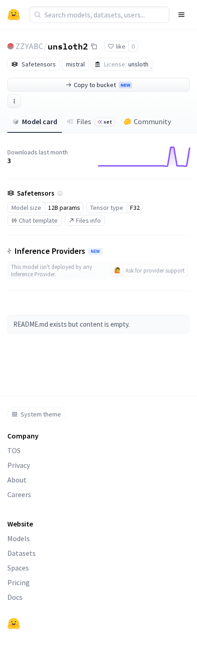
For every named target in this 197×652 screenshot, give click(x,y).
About (17, 479)
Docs (14, 597)
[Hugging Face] (13, 623)
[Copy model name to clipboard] (94, 46)
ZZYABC (29, 46)
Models (18, 538)
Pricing (18, 582)
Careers (19, 494)
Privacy (18, 465)
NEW (95, 251)
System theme (41, 414)
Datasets (21, 553)
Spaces (18, 567)
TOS (14, 450)
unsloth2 (68, 46)
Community (152, 121)
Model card (39, 121)
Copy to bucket (102, 85)
